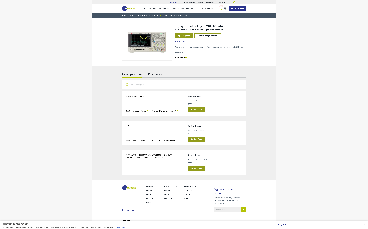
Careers (200, 2)
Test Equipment (165, 8)
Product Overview (128, 15)
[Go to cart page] (225, 8)
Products (149, 186)
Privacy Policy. (120, 227)
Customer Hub (221, 2)
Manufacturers (178, 8)
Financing (189, 8)
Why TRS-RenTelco (150, 8)
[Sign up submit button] (243, 209)
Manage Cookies (283, 225)
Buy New (149, 190)
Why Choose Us (170, 186)
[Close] (365, 225)
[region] (184, 225)
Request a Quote (189, 186)
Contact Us (210, 2)
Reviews (167, 190)
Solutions (149, 198)
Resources (209, 8)
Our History (187, 194)
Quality (167, 194)
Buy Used (149, 194)
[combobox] (184, 84)
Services (149, 202)
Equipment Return (189, 2)
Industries (199, 8)
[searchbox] (140, 85)
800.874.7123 (172, 2)
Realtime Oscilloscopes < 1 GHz (148, 15)
